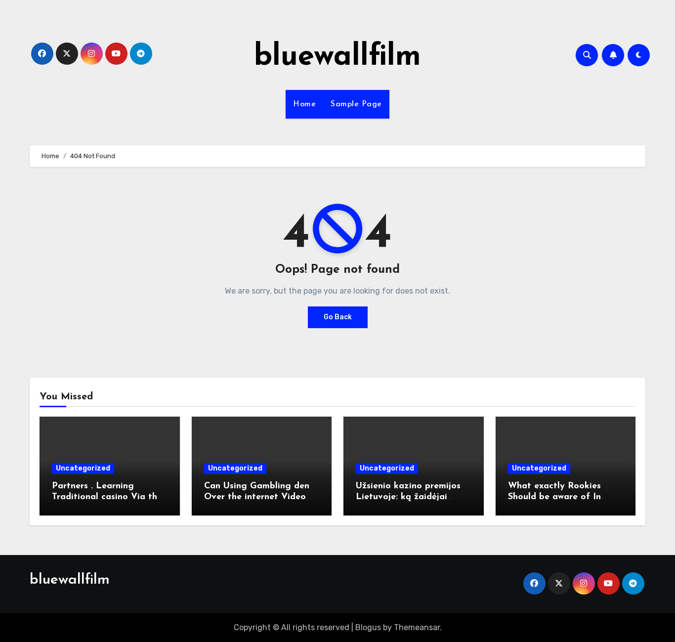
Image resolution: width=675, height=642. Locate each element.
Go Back (338, 317)
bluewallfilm (337, 57)
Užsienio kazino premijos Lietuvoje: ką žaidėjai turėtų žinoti (408, 497)
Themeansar (417, 627)
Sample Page (356, 104)
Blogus (368, 627)
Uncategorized (83, 468)
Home (304, 104)
